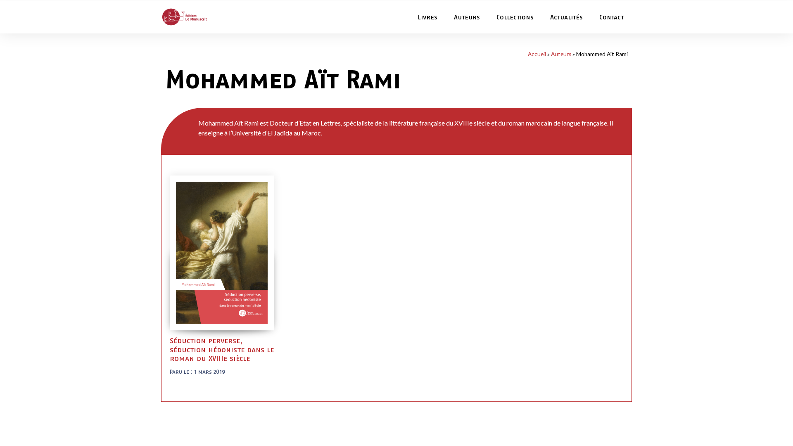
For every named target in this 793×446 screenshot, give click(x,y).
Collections (515, 17)
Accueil (537, 54)
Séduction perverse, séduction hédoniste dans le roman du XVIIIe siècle (222, 349)
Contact (611, 17)
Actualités (566, 17)
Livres (427, 17)
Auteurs (467, 17)
